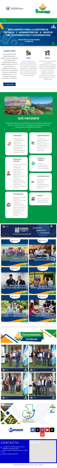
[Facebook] (33, 430)
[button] (28, 34)
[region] (28, 34)
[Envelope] (42, 434)
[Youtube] (47, 430)
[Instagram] (42, 430)
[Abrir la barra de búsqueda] (55, 20)
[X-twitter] (37, 430)
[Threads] (52, 430)
